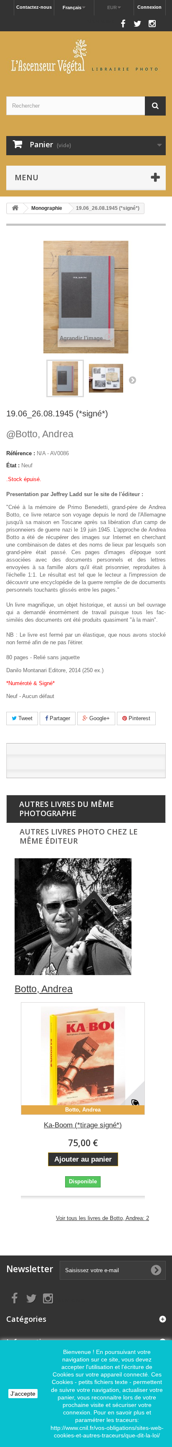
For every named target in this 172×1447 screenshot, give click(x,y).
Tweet (25, 718)
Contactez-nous (34, 7)
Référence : (20, 453)
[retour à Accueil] (15, 208)
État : (13, 465)
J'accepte (22, 1393)
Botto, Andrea (39, 434)
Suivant (132, 380)
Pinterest (138, 718)
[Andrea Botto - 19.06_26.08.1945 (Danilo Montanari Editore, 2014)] (65, 378)
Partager (59, 718)
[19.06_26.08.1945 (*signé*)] (106, 378)
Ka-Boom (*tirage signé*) (83, 1125)
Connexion (149, 7)
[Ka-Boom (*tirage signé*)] (83, 1058)
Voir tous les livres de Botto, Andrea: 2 (102, 1218)
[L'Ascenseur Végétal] (86, 57)
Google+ (99, 718)
